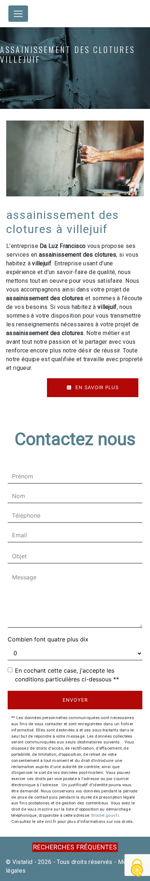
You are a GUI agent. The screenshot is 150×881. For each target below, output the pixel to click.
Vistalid (22, 861)
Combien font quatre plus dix (48, 639)
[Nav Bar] (18, 13)
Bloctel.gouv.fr (104, 815)
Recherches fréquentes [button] (75, 847)
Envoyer (75, 700)
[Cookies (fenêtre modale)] (137, 868)
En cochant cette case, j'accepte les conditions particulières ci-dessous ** (67, 675)
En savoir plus (96, 387)
